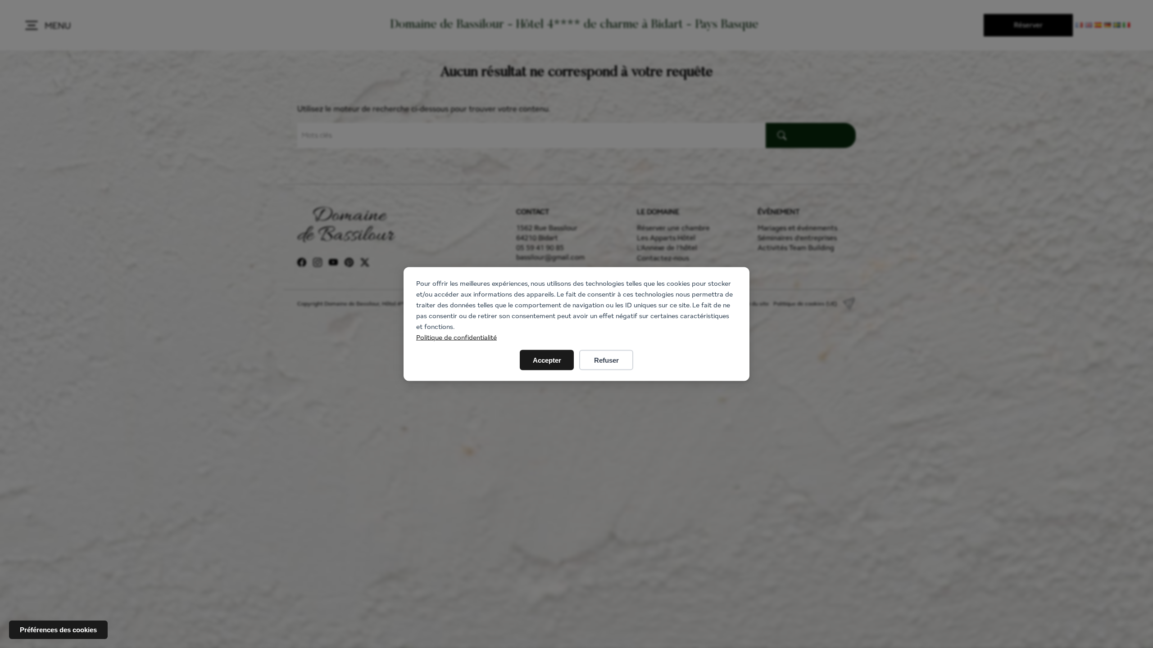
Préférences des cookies (58, 630)
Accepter (547, 360)
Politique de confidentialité (456, 337)
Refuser (606, 360)
